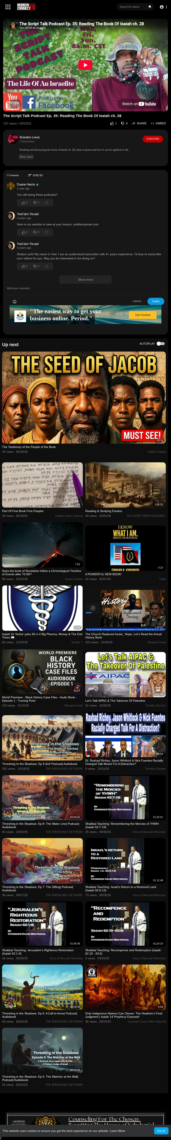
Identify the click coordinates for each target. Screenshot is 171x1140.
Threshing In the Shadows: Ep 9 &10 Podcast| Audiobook (39, 763)
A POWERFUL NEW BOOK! (103, 574)
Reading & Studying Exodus (103, 511)
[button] (163, 7)
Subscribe (152, 138)
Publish (156, 301)
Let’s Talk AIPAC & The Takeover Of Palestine (115, 700)
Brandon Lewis (30, 137)
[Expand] (8, 7)
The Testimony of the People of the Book (29, 447)
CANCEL (137, 301)
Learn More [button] (117, 1130)
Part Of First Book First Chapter (23, 511)
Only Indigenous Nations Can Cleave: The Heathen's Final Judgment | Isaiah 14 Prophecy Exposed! (123, 1015)
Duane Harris (26, 184)
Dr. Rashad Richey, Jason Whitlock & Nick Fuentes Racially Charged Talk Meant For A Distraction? (124, 762)
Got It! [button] (161, 1130)
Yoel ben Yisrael (28, 214)
